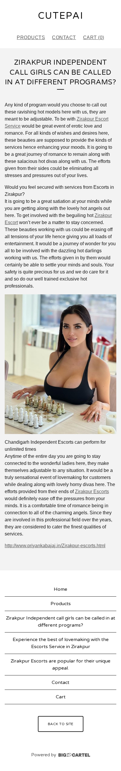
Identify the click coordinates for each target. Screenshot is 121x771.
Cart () (93, 37)
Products (31, 37)
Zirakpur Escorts (92, 491)
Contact (64, 37)
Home (60, 589)
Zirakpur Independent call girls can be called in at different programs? (60, 621)
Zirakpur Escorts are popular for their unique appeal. (60, 664)
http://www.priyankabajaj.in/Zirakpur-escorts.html (55, 545)
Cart (60, 697)
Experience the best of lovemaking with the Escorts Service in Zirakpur (61, 643)
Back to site (60, 724)
